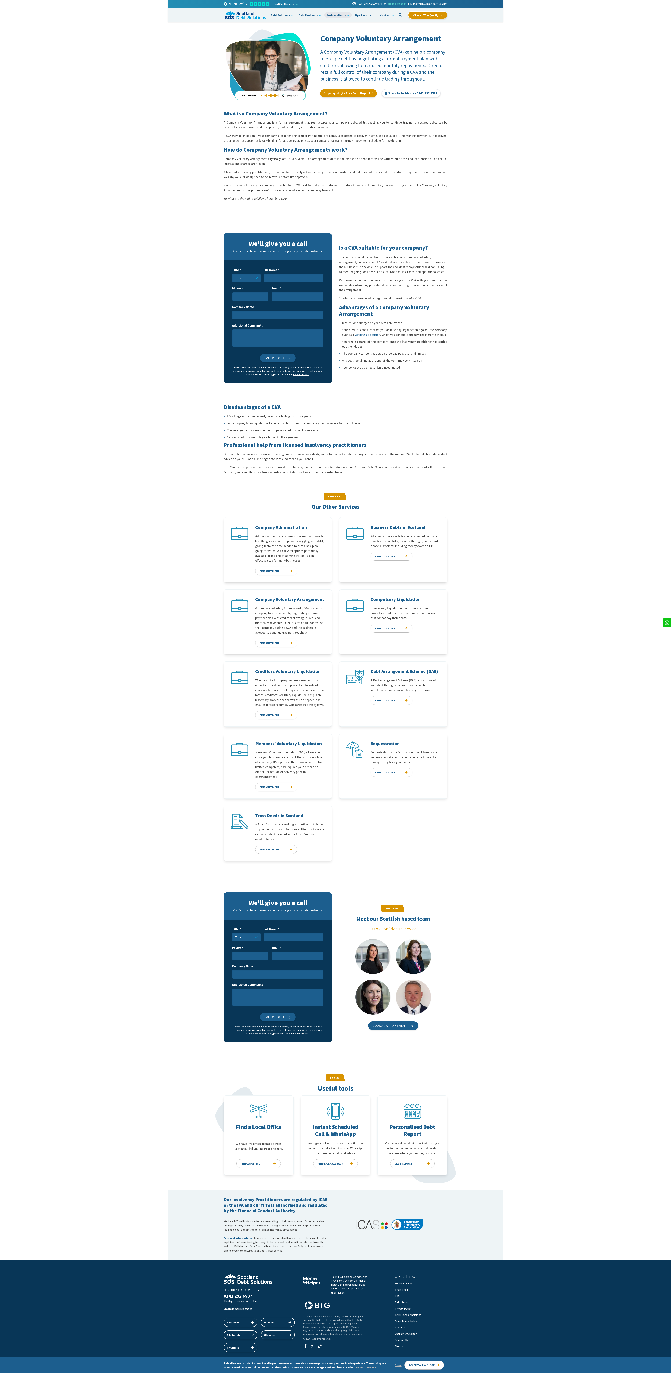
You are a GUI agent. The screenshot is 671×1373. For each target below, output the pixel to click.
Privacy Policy (301, 374)
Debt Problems (308, 15)
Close (398, 1365)
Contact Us (401, 1340)
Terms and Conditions (408, 1315)
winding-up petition (367, 335)
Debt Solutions (280, 15)
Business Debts (336, 15)
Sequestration (403, 1283)
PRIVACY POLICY (366, 1367)
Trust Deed (401, 1289)
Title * (236, 270)
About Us (400, 1327)
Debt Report (402, 1302)
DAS (397, 1296)
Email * (276, 288)
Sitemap (400, 1346)
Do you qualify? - (346, 93)
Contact (385, 15)
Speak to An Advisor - (412, 93)
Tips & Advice (363, 15)
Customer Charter (406, 1333)
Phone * (237, 288)
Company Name (243, 307)
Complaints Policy (406, 1321)
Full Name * (271, 270)
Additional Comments (247, 325)
